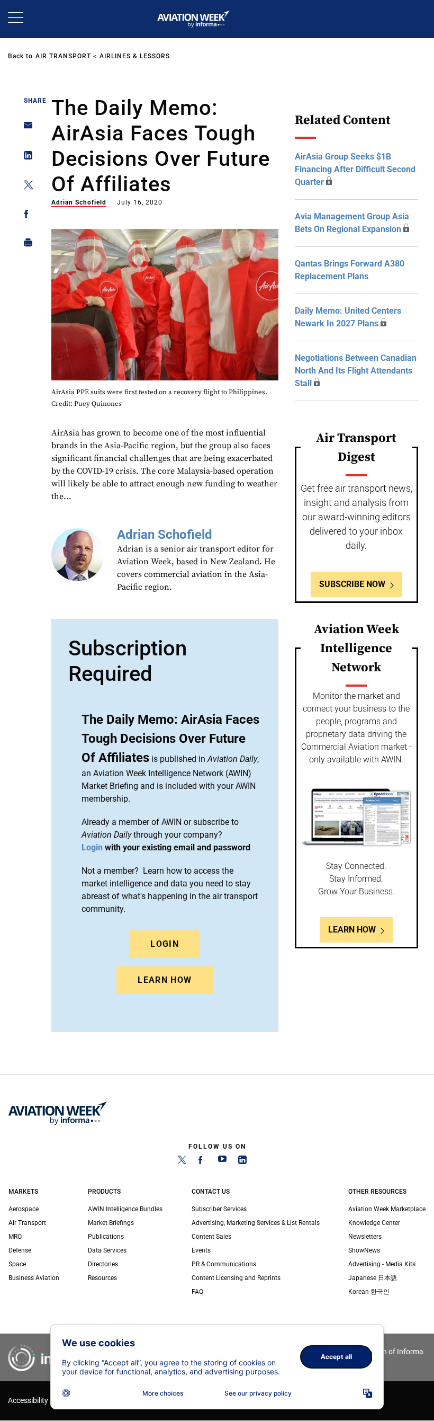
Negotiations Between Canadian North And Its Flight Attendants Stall (356, 370)
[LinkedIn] (242, 1162)
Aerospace (23, 1209)
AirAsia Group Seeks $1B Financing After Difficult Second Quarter (355, 169)
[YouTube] (222, 1162)
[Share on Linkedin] (25, 157)
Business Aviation (33, 1278)
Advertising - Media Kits (381, 1264)
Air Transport (63, 56)
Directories (103, 1264)
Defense (19, 1250)
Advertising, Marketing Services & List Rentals (256, 1223)
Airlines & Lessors (135, 56)
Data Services (107, 1250)
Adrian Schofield (78, 202)
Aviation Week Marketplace (387, 1209)
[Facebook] (202, 1162)
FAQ (197, 1291)
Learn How (165, 980)
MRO (15, 1236)
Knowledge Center (374, 1223)
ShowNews (364, 1250)
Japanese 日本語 (372, 1278)
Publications (106, 1236)
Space (17, 1264)
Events (201, 1250)
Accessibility (28, 1400)
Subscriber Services (219, 1209)
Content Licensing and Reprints (236, 1278)
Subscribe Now (352, 584)
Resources (102, 1278)
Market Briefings (111, 1223)
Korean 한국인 (369, 1291)
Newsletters (365, 1236)
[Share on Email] (25, 128)
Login (164, 944)
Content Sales (211, 1236)
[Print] (25, 245)
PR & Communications (224, 1264)
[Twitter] (182, 1162)
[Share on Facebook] (25, 216)
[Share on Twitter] (25, 186)
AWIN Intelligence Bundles (125, 1209)
